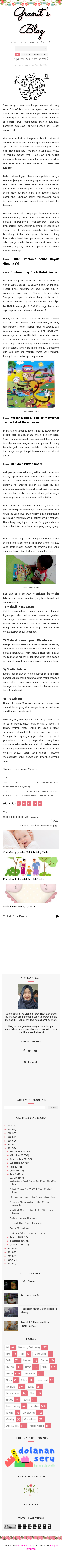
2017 (10, 1148)
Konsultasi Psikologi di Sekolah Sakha (23, 879)
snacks (9, 1399)
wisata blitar (30, 1419)
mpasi (9, 1380)
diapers (44, 1360)
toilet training (13, 1406)
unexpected (29, 1412)
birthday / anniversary (29, 1347)
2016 (10, 1248)
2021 (10, 1133)
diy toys (10, 1367)
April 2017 (16, 1177)
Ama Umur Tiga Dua (30, 1295)
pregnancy (11, 1386)
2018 (10, 1144)
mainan (9, 1373)
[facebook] (24, 1051)
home (28, 1367)
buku (22, 1354)
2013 (10, 1259)
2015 (10, 1252)
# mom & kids (40, 54)
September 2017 (19, 1159)
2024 (10, 1129)
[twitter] (29, 1051)
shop (32, 1393)
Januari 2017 (17, 1244)
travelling (34, 1406)
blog (8, 1354)
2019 (10, 1140)
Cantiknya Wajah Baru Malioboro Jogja (27, 1233)
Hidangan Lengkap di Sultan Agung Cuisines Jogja (32, 1197)
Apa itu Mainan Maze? (20, 1228)
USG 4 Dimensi (28, 1281)
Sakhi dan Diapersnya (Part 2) (19, 906)
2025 (10, 1125)
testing (26, 1399)
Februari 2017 (18, 1240)
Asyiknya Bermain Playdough (23, 1218)
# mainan (26, 54)
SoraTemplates (24, 1545)
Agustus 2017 (18, 1162)
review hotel (12, 1393)
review (30, 1386)
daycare (27, 1360)
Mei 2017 (15, 1174)
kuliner (45, 1367)
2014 (10, 1255)
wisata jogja (12, 1425)
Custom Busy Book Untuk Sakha (33, 272)
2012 (10, 1263)
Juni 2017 (15, 1170)
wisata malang (36, 1425)
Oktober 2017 (18, 1155)
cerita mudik (40, 1354)
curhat (9, 1360)
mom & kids (29, 1373)
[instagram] (35, 1051)
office (24, 1380)
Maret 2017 (17, 1237)
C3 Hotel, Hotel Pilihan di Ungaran (26, 1223)
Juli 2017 (15, 1166)
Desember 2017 (19, 1151)
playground (42, 1380)
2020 (10, 1136)
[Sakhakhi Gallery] (31, 1489)
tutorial (9, 1412)
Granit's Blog (31, 21)
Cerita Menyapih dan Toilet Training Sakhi (25, 852)
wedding (10, 1419)
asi (7, 1347)
